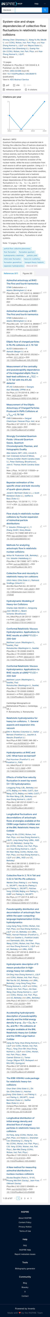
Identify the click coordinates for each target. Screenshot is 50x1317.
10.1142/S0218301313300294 (21, 771)
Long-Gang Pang (20, 840)
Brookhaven (30, 462)
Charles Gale (12, 608)
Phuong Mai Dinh (14, 1180)
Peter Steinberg (17, 462)
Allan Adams (12, 453)
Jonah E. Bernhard (15, 493)
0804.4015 (29, 657)
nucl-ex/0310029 (30, 299)
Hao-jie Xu (23, 885)
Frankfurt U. (20, 734)
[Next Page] (31, 1198)
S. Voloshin (11, 527)
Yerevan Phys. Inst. (26, 421)
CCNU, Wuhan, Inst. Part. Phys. (22, 42)
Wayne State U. (34, 45)
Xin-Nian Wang (13, 796)
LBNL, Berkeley (33, 998)
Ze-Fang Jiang (13, 1135)
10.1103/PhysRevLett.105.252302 (22, 360)
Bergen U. (19, 351)
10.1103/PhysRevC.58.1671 (19, 567)
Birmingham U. (20, 290)
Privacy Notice (25, 1227)
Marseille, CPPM (18, 390)
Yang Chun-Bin (19, 1049)
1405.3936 (17, 395)
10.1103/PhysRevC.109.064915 (21, 74)
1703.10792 (17, 900)
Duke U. (27, 493)
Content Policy (25, 1222)
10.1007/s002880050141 (18, 539)
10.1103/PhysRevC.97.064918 (21, 958)
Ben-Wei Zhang (19, 1149)
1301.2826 (29, 589)
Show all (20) (32, 266)
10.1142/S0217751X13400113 (21, 622)
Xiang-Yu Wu (34, 40)
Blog (25, 1283)
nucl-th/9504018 (21, 743)
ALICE (9, 348)
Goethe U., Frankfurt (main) (27, 937)
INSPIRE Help (25, 1250)
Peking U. (23, 882)
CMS (9, 418)
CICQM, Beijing (18, 891)
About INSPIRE (25, 1218)
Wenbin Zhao (12, 882)
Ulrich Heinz (12, 580)
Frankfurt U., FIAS (14, 762)
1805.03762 (17, 866)
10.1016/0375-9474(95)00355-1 (22, 746)
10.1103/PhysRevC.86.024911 (21, 808)
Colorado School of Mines (22, 456)
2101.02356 (19, 1003)
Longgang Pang (14, 788)
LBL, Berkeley (31, 555)
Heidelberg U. (25, 558)
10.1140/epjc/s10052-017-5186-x (22, 903)
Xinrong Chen (9, 40)
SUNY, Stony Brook (21, 530)
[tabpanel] (25, 739)
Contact (25, 1296)
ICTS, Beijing (12, 790)
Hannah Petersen (19, 935)
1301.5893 (20, 619)
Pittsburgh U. (23, 527)
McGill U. (22, 608)
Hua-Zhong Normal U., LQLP (19, 799)
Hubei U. (24, 1138)
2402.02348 (15, 71)
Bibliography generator (25, 1268)
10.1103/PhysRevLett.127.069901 (22, 305)
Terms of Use (25, 1231)
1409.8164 (26, 1109)
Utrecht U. (19, 583)
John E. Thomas (13, 464)
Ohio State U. (24, 580)
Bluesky (25, 1287)
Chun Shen (11, 1088)
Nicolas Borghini (14, 1177)
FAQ (25, 1245)
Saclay (25, 1180)
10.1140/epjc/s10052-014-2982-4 (22, 398)
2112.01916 (19, 1158)
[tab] (11, 273)
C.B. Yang (11, 1146)
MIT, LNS (22, 453)
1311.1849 (20, 768)
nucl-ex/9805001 (21, 564)
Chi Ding (10, 974)
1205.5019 (17, 805)
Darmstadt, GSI (17, 940)
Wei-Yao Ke (11, 980)
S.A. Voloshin (12, 558)
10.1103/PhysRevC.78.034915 (21, 660)
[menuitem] (37, 3)
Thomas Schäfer (14, 459)
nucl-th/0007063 (19, 1189)
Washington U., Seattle (28, 648)
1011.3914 (18, 357)
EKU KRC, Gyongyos (15, 1063)
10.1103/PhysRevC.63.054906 (21, 1192)
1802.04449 (17, 955)
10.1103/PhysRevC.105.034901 (21, 1161)
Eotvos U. (18, 1057)
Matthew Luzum (14, 642)
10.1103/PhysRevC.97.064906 (21, 1072)
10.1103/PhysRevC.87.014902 (21, 430)
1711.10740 (17, 1069)
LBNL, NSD (34, 840)
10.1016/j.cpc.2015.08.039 (19, 1112)
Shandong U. (21, 40)
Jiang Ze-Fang (13, 1043)
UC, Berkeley (16, 843)
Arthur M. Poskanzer (15, 555)
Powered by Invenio (25, 1308)
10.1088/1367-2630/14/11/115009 (23, 476)
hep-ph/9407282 (19, 536)
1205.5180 (17, 473)
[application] (25, 116)
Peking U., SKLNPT (18, 888)
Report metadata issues (25, 1254)
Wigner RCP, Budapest (24, 1060)
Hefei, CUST (27, 790)
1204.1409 (17, 427)
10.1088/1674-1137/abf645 (20, 1006)
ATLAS (9, 387)
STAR (9, 287)
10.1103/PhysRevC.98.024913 (21, 869)
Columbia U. (26, 732)
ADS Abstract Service (19, 79)
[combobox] (28, 10)
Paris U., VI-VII (28, 1177)
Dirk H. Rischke (13, 732)
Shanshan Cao (9, 48)
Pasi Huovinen (13, 759)
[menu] (37, 3)
